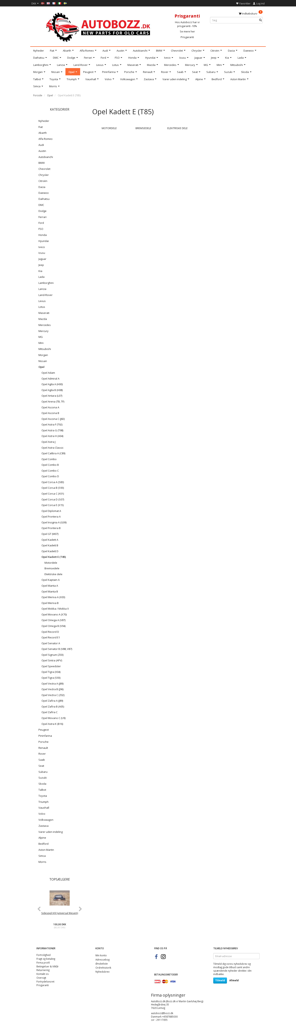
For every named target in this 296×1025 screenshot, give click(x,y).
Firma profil (43, 962)
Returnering (43, 970)
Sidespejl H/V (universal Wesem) (59, 913)
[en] (48, 3)
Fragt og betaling (45, 958)
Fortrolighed (43, 955)
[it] (59, 3)
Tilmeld (220, 980)
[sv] (65, 3)
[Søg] (260, 20)
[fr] (54, 3)
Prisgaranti (187, 37)
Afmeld (234, 980)
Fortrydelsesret (45, 981)
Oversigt (41, 977)
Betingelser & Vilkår (47, 966)
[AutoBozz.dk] (99, 26)
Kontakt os (42, 973)
